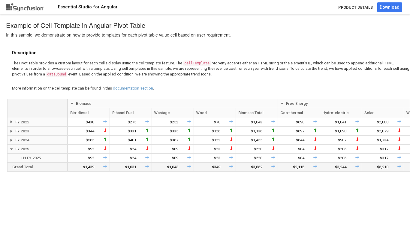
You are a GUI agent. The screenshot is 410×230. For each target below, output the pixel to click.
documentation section (133, 88)
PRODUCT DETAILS (355, 7)
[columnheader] (38, 108)
